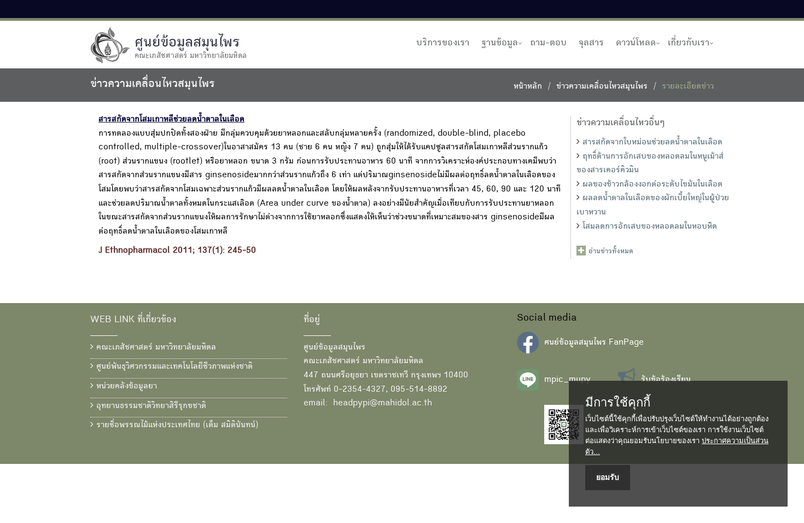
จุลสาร (591, 43)
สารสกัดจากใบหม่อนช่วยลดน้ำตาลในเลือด (652, 142)
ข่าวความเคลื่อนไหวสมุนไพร (602, 87)
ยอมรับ (607, 477)
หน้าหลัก (528, 87)
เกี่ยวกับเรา (688, 43)
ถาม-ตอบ (548, 43)
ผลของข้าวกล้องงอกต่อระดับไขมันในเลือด (652, 185)
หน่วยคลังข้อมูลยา (125, 386)
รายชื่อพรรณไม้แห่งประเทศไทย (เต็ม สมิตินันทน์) (176, 425)
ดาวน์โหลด (636, 43)
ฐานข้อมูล (499, 43)
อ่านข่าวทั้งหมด (611, 251)
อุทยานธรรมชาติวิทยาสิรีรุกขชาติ (150, 406)
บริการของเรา (442, 43)
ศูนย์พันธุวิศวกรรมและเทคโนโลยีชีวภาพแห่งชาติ (173, 367)
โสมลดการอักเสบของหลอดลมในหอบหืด (649, 227)
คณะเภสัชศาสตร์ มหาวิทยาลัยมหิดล (155, 348)
